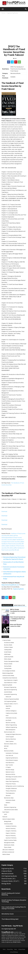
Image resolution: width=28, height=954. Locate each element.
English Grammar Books (10, 840)
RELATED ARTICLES (7, 605)
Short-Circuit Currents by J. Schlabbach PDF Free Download (17, 618)
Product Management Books (11, 661)
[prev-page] (3, 632)
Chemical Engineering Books (11, 699)
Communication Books (8, 675)
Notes (5, 805)
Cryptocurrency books (11, 713)
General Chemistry (10, 828)
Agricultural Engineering (10, 689)
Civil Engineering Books (10, 701)
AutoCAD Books (8, 692)
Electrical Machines (11, 739)
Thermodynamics (10, 793)
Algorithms (8, 706)
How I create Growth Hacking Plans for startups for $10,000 (14, 907)
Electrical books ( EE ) (9, 732)
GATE (5, 814)
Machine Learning (10, 722)
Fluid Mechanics (10, 762)
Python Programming (11, 725)
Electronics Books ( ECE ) (10, 743)
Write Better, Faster (8, 914)
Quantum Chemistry (11, 838)
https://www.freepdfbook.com (10, 585)
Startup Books (7, 666)
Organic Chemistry (10, 833)
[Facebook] (8, 62)
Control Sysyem (10, 736)
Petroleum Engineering (10, 807)
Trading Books (8, 668)
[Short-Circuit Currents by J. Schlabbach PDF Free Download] (5, 622)
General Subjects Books (8, 819)
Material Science (10, 772)
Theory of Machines (11, 791)
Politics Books (7, 659)
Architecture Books (9, 642)
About (15, 949)
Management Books (9, 842)
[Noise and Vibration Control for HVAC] (5, 629)
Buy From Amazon (7, 529)
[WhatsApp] (19, 62)
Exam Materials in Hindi (10, 682)
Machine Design (10, 769)
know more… (17, 942)
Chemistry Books (8, 823)
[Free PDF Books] (14, 3)
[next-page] (5, 632)
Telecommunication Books (11, 809)
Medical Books (6, 854)
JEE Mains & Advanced (8, 852)
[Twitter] (12, 62)
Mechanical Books (8, 751)
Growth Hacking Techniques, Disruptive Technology (14, 901)
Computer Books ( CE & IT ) (11, 703)
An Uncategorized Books (8, 671)
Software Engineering (11, 727)
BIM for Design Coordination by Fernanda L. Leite (17, 611)
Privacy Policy (10, 949)
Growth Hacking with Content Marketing (11, 894)
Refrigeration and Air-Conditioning (15, 786)
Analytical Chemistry (11, 826)
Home (3, 13)
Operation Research (11, 779)
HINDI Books (7, 654)
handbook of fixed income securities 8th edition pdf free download (13, 535)
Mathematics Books (9, 845)
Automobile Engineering (10, 694)
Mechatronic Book (8, 798)
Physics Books (7, 847)
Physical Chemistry (11, 835)
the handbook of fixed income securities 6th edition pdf (13, 543)
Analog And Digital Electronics (13, 734)
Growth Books (7, 652)
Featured (4, 816)
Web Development (10, 729)
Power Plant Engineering (12, 781)
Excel (7, 715)
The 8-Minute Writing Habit (10, 919)
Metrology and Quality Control (13, 776)
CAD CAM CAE (9, 755)
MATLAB (6, 746)
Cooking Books (8, 649)
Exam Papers (5, 812)
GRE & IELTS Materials (8, 849)
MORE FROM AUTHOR (19, 605)
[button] (2, 9)
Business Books (8, 645)
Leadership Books (8, 656)
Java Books (8, 720)
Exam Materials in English (11, 680)
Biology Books (7, 821)
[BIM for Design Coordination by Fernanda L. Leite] (5, 613)
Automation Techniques (12, 753)
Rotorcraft (8, 696)
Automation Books (10, 800)
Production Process (11, 783)
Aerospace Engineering (10, 687)
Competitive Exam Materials (9, 678)
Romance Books (8, 663)
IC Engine (8, 767)
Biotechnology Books (7, 673)
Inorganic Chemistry (11, 831)
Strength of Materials (11, 788)
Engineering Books (12, 13)
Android (8, 708)
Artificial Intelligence (11, 711)
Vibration (8, 795)
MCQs (5, 748)
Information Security (11, 718)
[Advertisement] (14, 29)
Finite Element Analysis (12, 760)
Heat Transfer (9, 765)
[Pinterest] (15, 62)
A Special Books (6, 640)
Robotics (8, 802)
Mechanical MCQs (10, 774)
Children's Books (8, 647)
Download (4, 511)
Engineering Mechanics (12, 758)
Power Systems (10, 741)
